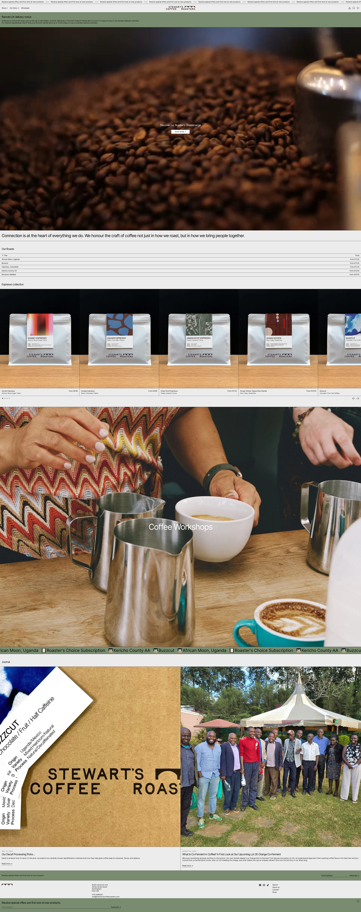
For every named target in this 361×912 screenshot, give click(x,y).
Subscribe (353, 875)
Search (275, 885)
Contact (275, 890)
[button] (354, 8)
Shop (274, 892)
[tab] (2, 398)
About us (275, 887)
